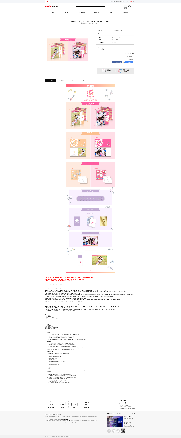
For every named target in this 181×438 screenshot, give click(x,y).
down (99, 49)
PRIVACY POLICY (49, 414)
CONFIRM (68, 420)
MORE (133, 413)
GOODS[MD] (96, 12)
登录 (111, 1)
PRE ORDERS (81, 12)
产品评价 (72, 80)
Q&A (83, 80)
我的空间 (122, 1)
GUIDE (59, 414)
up (104, 49)
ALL (53, 12)
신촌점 (114, 413)
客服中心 (128, 1)
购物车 (117, 1)
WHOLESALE (125, 12)
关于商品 (51, 80)
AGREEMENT (55, 414)
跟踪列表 (61, 80)
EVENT (110, 12)
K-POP (67, 12)
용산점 (118, 413)
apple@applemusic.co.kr (63, 419)
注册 (114, 1)
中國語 (133, 1)
